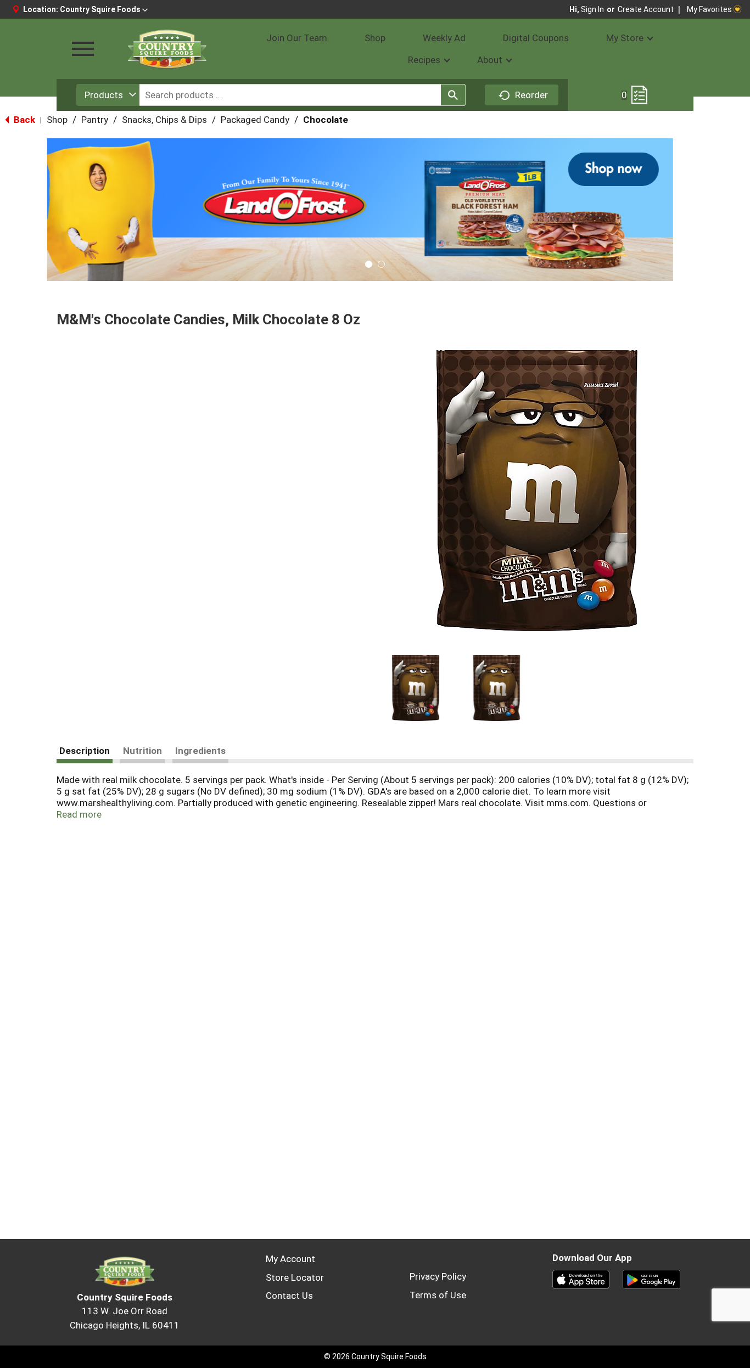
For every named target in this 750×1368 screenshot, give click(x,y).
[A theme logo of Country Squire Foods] (166, 49)
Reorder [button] (531, 94)
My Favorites (709, 9)
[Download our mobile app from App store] (581, 1278)
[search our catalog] (453, 95)
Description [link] (84, 750)
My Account (290, 1258)
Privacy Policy (438, 1276)
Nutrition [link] (142, 750)
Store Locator (295, 1277)
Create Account (646, 9)
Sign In (592, 9)
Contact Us (289, 1295)
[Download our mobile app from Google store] (651, 1278)
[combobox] (107, 95)
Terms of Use (438, 1295)
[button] (104, 9)
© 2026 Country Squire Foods (375, 1356)
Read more (79, 814)
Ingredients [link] (200, 750)
